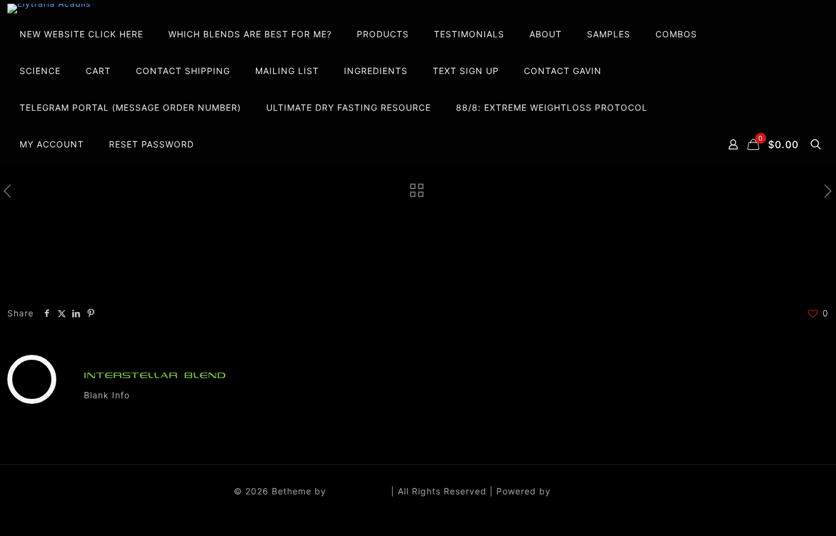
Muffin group (358, 491)
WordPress (578, 491)
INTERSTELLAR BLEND (155, 375)
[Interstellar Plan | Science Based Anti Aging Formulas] (51, 8)
